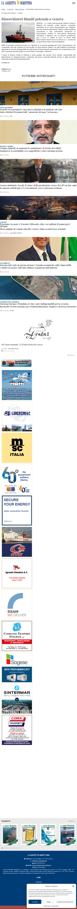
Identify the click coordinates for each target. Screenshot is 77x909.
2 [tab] (3, 350)
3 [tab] (5, 350)
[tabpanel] (38, 347)
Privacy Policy (55, 906)
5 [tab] (8, 350)
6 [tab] (10, 350)
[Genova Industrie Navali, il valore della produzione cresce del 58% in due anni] (38, 171)
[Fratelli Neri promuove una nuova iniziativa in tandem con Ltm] (38, 93)
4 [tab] (6, 350)
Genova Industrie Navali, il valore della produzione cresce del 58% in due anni (38, 185)
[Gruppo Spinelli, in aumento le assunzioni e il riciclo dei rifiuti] (38, 132)
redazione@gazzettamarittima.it (41, 865)
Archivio (70, 821)
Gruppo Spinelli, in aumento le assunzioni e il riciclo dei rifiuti (30, 148)
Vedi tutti (70, 355)
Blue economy (19, 9)
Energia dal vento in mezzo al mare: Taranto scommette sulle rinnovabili (35, 265)
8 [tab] (13, 350)
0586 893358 (43, 861)
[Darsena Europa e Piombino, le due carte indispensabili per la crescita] (38, 288)
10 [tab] (16, 848)
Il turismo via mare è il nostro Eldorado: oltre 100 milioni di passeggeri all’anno (35, 225)
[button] (73, 886)
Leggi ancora (38, 347)
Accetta (35, 902)
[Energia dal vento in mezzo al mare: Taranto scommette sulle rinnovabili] (38, 249)
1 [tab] (2, 848)
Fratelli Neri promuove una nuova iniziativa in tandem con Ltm (31, 109)
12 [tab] (20, 848)
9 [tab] (15, 848)
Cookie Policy (46, 906)
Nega (48, 902)
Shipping (38, 882)
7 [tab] (11, 350)
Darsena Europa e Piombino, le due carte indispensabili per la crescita (34, 303)
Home (3, 9)
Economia (10, 9)
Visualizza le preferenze (65, 902)
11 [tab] (18, 848)
